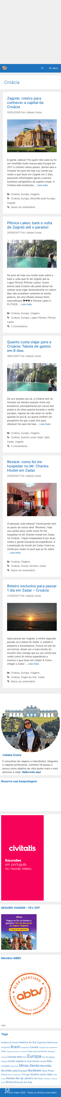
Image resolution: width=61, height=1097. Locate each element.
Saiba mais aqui (31, 772)
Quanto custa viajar (32, 437)
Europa (25, 194)
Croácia (15, 194)
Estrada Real (15, 1056)
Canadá (34, 1047)
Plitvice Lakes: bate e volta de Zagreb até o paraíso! (29, 225)
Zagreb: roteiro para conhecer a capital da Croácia (25, 102)
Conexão (24, 1051)
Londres (5, 1066)
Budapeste (24, 1047)
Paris (10, 1075)
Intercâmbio (33, 1061)
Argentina (42, 1042)
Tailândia (47, 1079)
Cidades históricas (13, 1051)
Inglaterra (21, 1061)
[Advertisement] (30, 32)
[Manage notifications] (7, 1089)
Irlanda (43, 1061)
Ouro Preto (48, 1070)
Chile (3, 1051)
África (9, 1082)
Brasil (15, 1047)
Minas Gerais (29, 1065)
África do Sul (20, 1082)
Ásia (30, 1082)
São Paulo (38, 1078)
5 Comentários (19, 446)
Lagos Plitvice (38, 317)
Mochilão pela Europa (42, 198)
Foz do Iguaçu (48, 1057)
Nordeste (34, 1070)
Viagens (35, 194)
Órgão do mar (29, 677)
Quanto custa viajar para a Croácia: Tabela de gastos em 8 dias (29, 346)
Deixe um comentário (23, 207)
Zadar (10, 441)
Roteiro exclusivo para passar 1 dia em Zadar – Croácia (32, 588)
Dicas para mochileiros (37, 1051)
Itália (49, 1061)
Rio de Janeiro (24, 1078)
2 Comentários (19, 326)
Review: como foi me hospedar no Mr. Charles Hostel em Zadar (28, 466)
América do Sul (27, 1042)
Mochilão (45, 1065)
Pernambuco (16, 1075)
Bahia (50, 1042)
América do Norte (9, 1042)
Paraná (4, 1074)
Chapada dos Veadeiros (48, 1047)
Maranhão (14, 1066)
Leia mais (42, 185)
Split (46, 437)
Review (34, 566)
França (4, 1061)
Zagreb (11, 202)
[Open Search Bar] (42, 68)
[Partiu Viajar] (4, 68)
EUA (25, 1057)
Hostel (24, 566)
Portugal (26, 1074)
